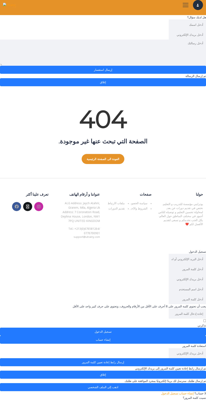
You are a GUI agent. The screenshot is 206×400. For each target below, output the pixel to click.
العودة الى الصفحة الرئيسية (103, 159)
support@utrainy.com (87, 237)
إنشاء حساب (186, 393)
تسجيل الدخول (169, 393)
